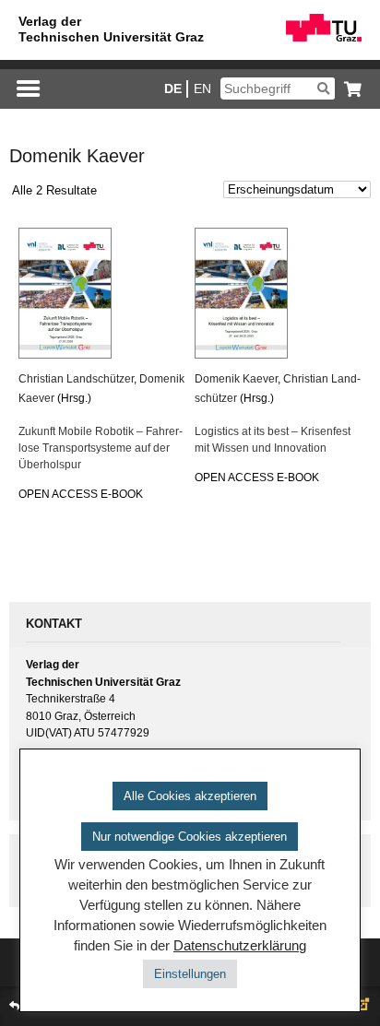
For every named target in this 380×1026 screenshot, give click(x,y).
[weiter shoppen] (348, 89)
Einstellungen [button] (190, 974)
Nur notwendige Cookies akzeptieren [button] (189, 836)
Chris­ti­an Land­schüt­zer (76, 378)
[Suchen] (323, 88)
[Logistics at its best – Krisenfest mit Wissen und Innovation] (278, 293)
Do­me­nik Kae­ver (236, 378)
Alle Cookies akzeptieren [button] (190, 796)
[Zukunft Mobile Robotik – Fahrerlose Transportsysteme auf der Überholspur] (101, 293)
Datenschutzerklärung (239, 945)
